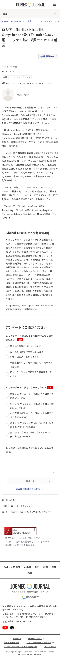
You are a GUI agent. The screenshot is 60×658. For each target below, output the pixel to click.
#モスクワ (46, 83)
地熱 (45, 567)
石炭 (30, 573)
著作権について (36, 638)
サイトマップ (50, 646)
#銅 (3, 83)
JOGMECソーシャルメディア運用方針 (21, 646)
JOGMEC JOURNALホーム (13, 21)
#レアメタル (35, 83)
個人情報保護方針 (13, 642)
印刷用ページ (50, 56)
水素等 (27, 567)
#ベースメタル (12, 83)
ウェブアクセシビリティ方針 (40, 642)
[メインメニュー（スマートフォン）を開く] (54, 4)
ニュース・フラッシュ (44, 21)
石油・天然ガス (12, 567)
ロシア (12, 71)
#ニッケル (24, 83)
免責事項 (18, 638)
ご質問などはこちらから (28, 488)
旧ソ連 (5, 71)
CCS (37, 567)
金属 (5, 13)
